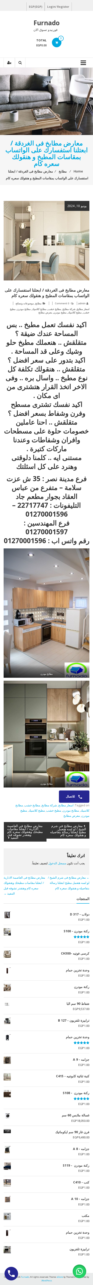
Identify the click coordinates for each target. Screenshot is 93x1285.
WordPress (47, 1280)
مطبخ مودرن (60, 312)
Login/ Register (58, 7)
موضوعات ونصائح (25, 303)
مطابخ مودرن (24, 309)
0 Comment (62, 303)
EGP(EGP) (35, 7)
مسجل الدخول (57, 863)
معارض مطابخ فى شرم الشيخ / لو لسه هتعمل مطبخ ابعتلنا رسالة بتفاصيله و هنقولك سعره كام (68, 830)
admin (81, 303)
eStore (60, 1276)
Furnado (46, 22)
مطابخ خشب (54, 309)
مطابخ (38, 303)
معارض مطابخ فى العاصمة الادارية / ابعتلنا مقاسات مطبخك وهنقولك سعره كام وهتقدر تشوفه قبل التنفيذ (25, 832)
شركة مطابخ (69, 309)
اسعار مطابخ (83, 309)
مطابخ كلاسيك (39, 309)
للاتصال (71, 796)
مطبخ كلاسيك (75, 312)
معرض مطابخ (45, 312)
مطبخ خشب (53, 810)
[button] (79, 1271)
